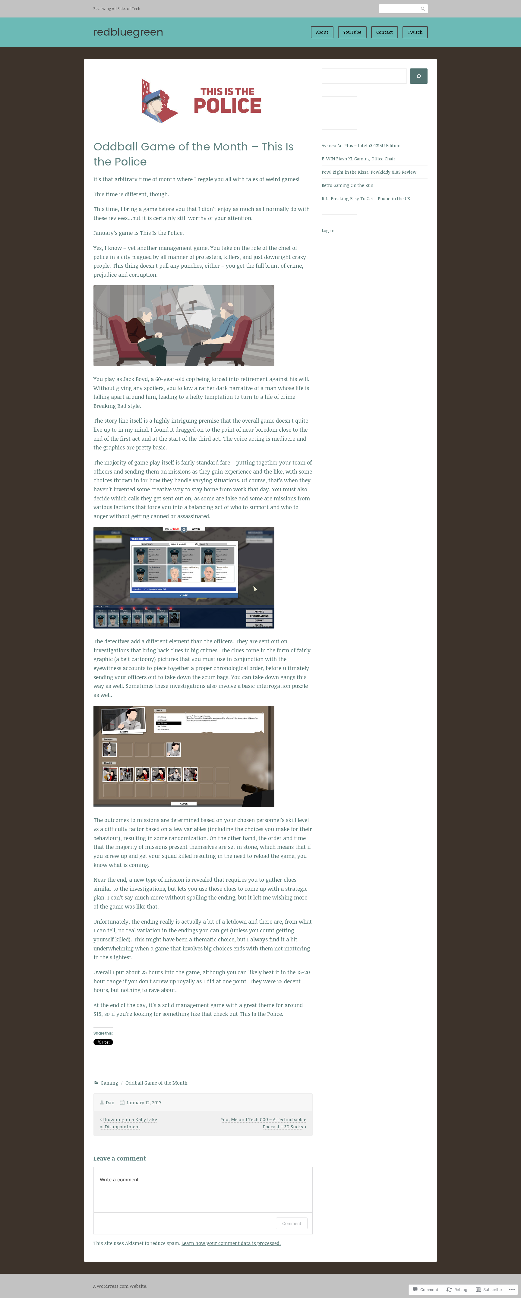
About (322, 32)
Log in (328, 230)
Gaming (109, 1082)
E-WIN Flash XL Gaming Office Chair (358, 159)
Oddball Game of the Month (156, 1082)
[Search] (419, 76)
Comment (291, 1223)
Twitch (415, 32)
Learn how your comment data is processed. (231, 1243)
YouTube (352, 32)
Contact (384, 32)
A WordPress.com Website (119, 1286)
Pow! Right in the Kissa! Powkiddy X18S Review (369, 172)
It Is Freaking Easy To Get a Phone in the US (366, 198)
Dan (110, 1102)
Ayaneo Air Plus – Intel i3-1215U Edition (361, 145)
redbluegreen (128, 32)
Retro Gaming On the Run (347, 185)
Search (423, 8)
